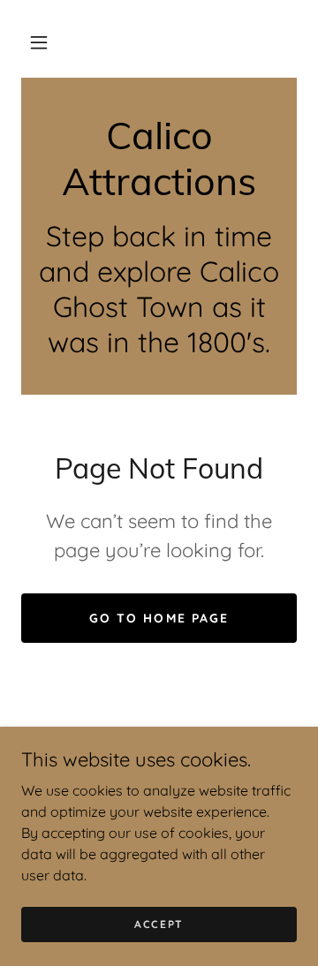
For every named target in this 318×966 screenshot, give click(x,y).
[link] (159, 158)
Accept (159, 924)
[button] (39, 42)
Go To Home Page (158, 618)
